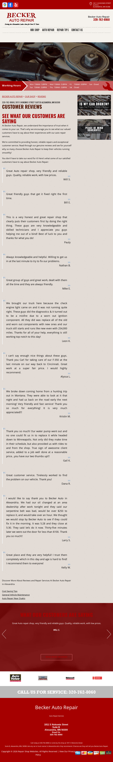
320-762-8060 (101, 19)
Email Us (56, 732)
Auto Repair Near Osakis (13, 598)
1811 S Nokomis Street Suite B (28, 102)
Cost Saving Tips (9, 591)
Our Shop (30, 96)
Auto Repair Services (56, 716)
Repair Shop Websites (28, 751)
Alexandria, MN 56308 (51, 102)
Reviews (42, 96)
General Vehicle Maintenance (16, 594)
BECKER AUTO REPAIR (12, 96)
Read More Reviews (57, 657)
